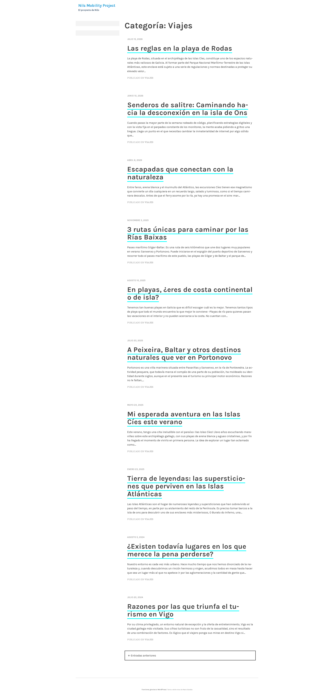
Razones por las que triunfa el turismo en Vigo (183, 610)
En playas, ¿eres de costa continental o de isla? (189, 293)
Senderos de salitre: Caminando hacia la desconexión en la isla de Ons (187, 109)
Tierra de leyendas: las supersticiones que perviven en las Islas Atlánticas (186, 486)
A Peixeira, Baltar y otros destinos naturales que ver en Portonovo (184, 353)
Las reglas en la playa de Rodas (179, 48)
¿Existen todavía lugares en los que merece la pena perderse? (186, 550)
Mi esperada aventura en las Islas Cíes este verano (183, 418)
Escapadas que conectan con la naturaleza (180, 173)
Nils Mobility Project (96, 5)
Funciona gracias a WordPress (154, 690)
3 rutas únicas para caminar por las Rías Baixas (187, 233)
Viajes (149, 77)
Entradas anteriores (143, 655)
